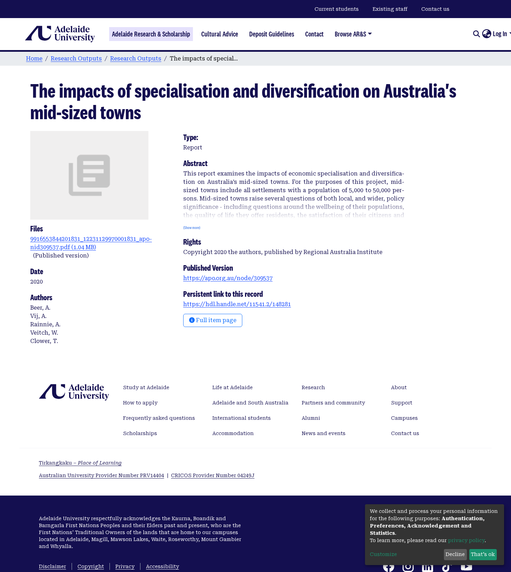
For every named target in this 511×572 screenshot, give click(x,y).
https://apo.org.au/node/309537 (228, 278)
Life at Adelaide (232, 387)
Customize (383, 554)
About (399, 387)
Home (34, 58)
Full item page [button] (215, 320)
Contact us (435, 9)
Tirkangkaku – (80, 463)
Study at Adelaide (146, 387)
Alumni (311, 418)
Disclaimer (52, 566)
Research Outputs (76, 58)
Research (313, 387)
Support (401, 403)
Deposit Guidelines (271, 34)
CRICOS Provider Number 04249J (212, 475)
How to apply (140, 403)
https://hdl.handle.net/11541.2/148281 (237, 304)
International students (241, 418)
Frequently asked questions (159, 418)
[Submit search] (476, 34)
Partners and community (333, 403)
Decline (455, 554)
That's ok (483, 554)
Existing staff (390, 9)
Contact (314, 34)
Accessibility (162, 566)
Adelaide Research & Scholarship (151, 34)
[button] (486, 34)
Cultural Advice (219, 34)
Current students (337, 9)
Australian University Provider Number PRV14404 (101, 475)
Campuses (404, 418)
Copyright (91, 566)
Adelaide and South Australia (250, 403)
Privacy (125, 566)
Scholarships (140, 433)
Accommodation (233, 433)
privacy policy (466, 540)
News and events (324, 433)
